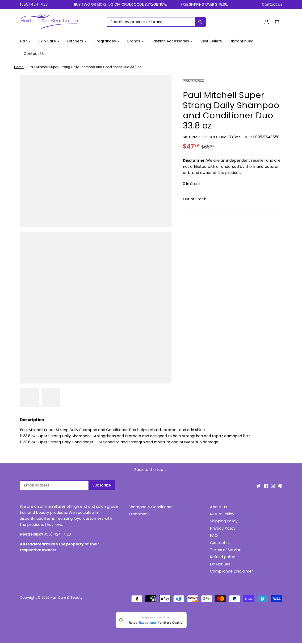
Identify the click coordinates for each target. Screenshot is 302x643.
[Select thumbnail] (29, 397)
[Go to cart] (277, 21)
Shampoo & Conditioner (151, 507)
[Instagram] (273, 485)
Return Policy (222, 514)
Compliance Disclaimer (231, 571)
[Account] (266, 21)
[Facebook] (266, 485)
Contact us (220, 542)
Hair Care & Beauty (66, 597)
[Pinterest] (280, 485)
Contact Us (272, 4)
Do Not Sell (220, 564)
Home (19, 67)
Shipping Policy (224, 521)
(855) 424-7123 (34, 4)
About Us (218, 507)
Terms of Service (225, 549)
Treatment (139, 514)
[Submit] (200, 21)
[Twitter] (258, 485)
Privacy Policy (222, 528)
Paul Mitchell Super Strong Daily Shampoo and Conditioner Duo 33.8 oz (85, 67)
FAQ (214, 535)
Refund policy (222, 557)
